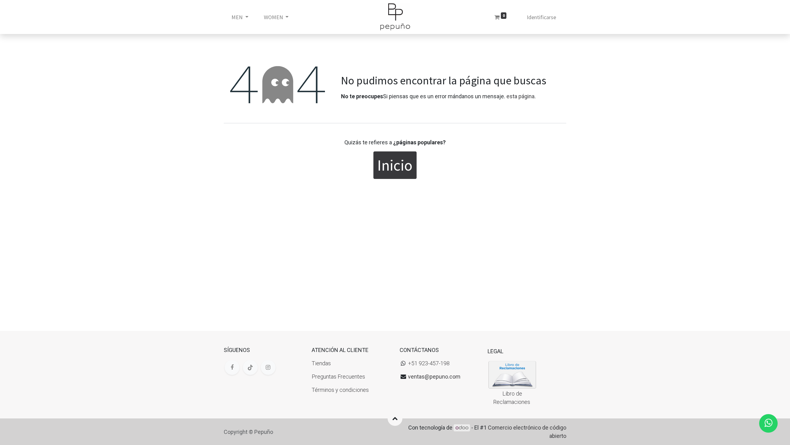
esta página (520, 96)
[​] (232, 367)
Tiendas (321, 363)
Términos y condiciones (340, 390)
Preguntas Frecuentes (338, 376)
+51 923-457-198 (429, 363)
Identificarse (541, 17)
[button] (395, 418)
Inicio (395, 165)
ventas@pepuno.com (434, 376)
